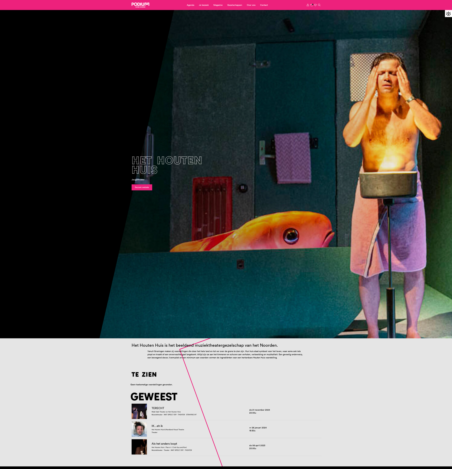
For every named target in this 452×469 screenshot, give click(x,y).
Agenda (190, 5)
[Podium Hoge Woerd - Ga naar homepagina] (140, 5)
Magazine (218, 5)
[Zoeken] (319, 5)
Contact (264, 5)
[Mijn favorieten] (315, 5)
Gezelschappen (234, 5)
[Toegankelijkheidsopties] (448, 13)
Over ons (251, 5)
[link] (311, 5)
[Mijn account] (308, 5)
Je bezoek (204, 5)
